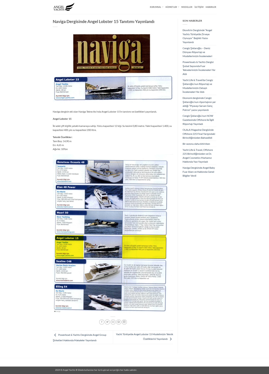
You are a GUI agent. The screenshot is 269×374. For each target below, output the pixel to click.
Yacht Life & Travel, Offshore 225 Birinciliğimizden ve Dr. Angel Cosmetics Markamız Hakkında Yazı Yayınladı (198, 155)
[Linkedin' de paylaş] (124, 322)
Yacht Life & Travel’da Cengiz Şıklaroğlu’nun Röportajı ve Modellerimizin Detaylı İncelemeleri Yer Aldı (198, 85)
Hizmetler (171, 7)
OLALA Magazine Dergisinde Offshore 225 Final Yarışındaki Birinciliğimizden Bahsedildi (199, 133)
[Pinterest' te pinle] (118, 322)
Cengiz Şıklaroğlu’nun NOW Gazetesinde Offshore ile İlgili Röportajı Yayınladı (198, 119)
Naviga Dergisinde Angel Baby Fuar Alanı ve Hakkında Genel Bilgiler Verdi (199, 171)
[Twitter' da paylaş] (107, 322)
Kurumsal (155, 7)
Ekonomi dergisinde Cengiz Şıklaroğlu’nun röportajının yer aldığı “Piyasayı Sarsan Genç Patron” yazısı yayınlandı (199, 103)
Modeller (186, 7)
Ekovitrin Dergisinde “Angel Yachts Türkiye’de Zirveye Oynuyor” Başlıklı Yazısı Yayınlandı (197, 36)
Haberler (211, 7)
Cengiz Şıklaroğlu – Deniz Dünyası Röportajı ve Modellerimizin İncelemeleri (197, 52)
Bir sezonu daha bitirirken (196, 143)
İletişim (199, 7)
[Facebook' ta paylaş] (101, 322)
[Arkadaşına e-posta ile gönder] (113, 322)
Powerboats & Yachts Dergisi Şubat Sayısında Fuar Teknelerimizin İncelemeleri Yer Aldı (199, 67)
